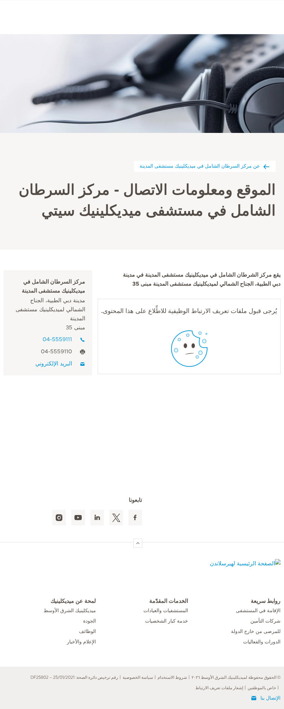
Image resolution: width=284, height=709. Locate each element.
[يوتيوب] (78, 517)
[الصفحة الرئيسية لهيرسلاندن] (220, 567)
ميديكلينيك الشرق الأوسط (70, 610)
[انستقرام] (59, 517)
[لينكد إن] (97, 517)
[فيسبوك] (135, 517)
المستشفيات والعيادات (165, 610)
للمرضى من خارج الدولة (256, 631)
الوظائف (87, 631)
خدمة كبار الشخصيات (166, 621)
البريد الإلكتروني (53, 363)
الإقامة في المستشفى (258, 610)
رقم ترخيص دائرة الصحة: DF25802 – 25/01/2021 (74, 677)
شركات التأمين (265, 621)
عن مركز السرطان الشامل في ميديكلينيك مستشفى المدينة (200, 166)
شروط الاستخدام (172, 677)
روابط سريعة (266, 601)
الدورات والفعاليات (262, 642)
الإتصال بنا (270, 698)
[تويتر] (116, 517)
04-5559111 (57, 339)
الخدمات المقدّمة (168, 601)
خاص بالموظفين (262, 688)
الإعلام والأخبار (81, 642)
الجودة (89, 621)
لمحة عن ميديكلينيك (73, 601)
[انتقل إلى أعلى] (138, 543)
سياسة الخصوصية (138, 677)
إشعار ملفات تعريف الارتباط (219, 688)
